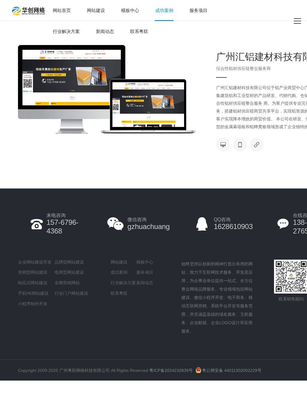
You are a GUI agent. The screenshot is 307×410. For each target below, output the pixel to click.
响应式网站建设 (32, 282)
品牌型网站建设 (69, 262)
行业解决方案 (66, 31)
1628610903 (233, 224)
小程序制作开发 (32, 303)
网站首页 (62, 10)
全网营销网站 (67, 282)
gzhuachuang (148, 224)
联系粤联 (139, 31)
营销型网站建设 (32, 272)
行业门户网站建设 (71, 293)
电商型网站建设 (69, 272)
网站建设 (96, 10)
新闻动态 (105, 31)
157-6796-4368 (62, 224)
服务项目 (198, 10)
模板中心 (130, 10)
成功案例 (164, 10)
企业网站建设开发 (35, 262)
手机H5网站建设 (33, 293)
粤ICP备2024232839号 (171, 370)
